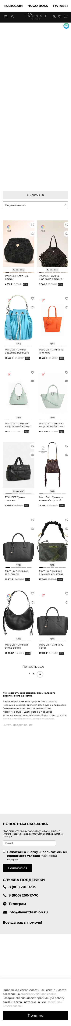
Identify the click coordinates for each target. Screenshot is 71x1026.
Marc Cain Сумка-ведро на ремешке (17, 351)
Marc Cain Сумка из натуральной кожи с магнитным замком (18, 426)
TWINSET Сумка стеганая (15, 499)
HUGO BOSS (32, 6)
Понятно (35, 1015)
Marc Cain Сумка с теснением (16, 572)
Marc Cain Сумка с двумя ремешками (51, 572)
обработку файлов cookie (38, 994)
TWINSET (55, 6)
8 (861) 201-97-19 (22, 887)
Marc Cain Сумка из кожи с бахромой (51, 499)
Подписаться (17, 868)
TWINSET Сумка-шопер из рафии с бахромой (50, 278)
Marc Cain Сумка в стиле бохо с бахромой (16, 647)
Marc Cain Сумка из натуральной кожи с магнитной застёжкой (52, 428)
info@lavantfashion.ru (28, 912)
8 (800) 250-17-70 (23, 895)
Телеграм (17, 903)
